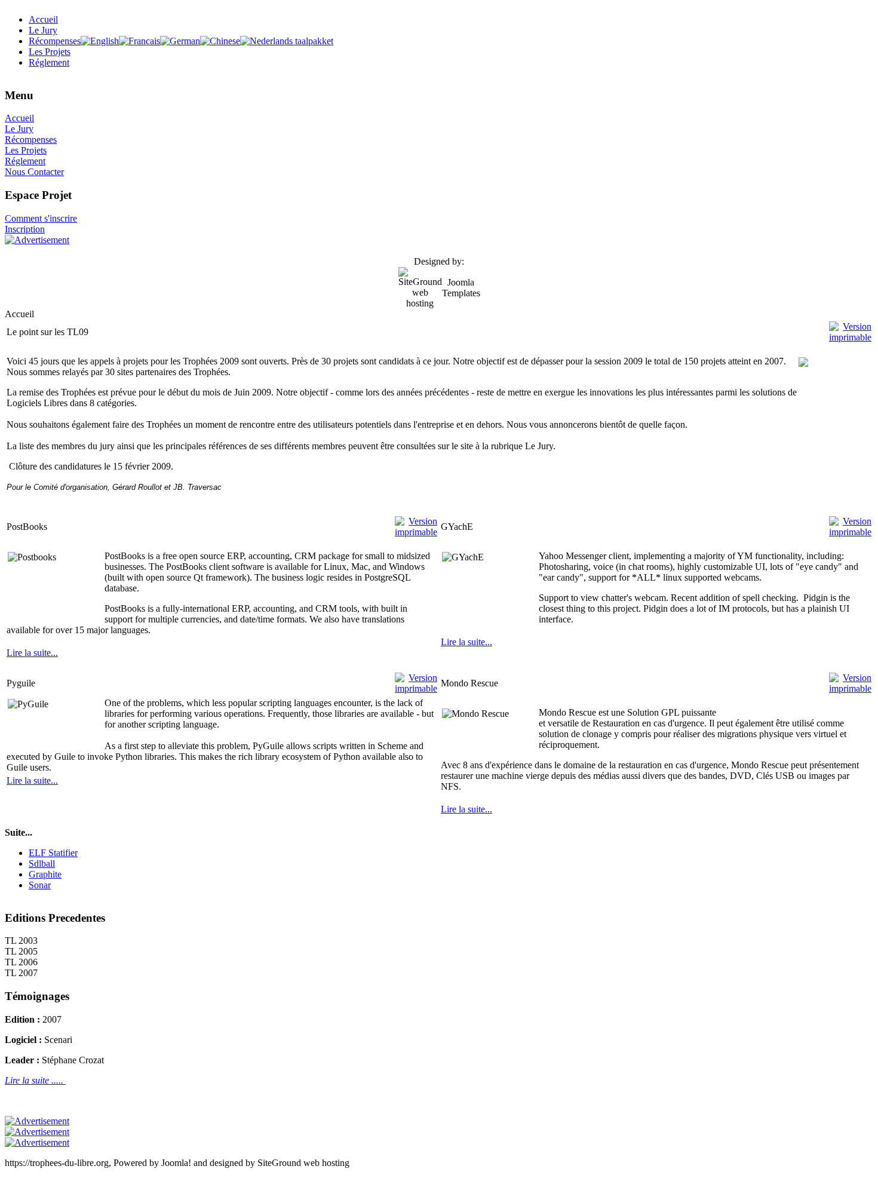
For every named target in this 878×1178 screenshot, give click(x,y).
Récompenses (31, 139)
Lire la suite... (32, 653)
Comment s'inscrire (41, 218)
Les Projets (26, 150)
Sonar (40, 885)
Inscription (25, 229)
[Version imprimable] (850, 329)
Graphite (45, 874)
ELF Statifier (53, 853)
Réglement (25, 161)
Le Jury (19, 129)
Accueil (19, 118)
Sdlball (42, 863)
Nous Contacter (34, 172)
